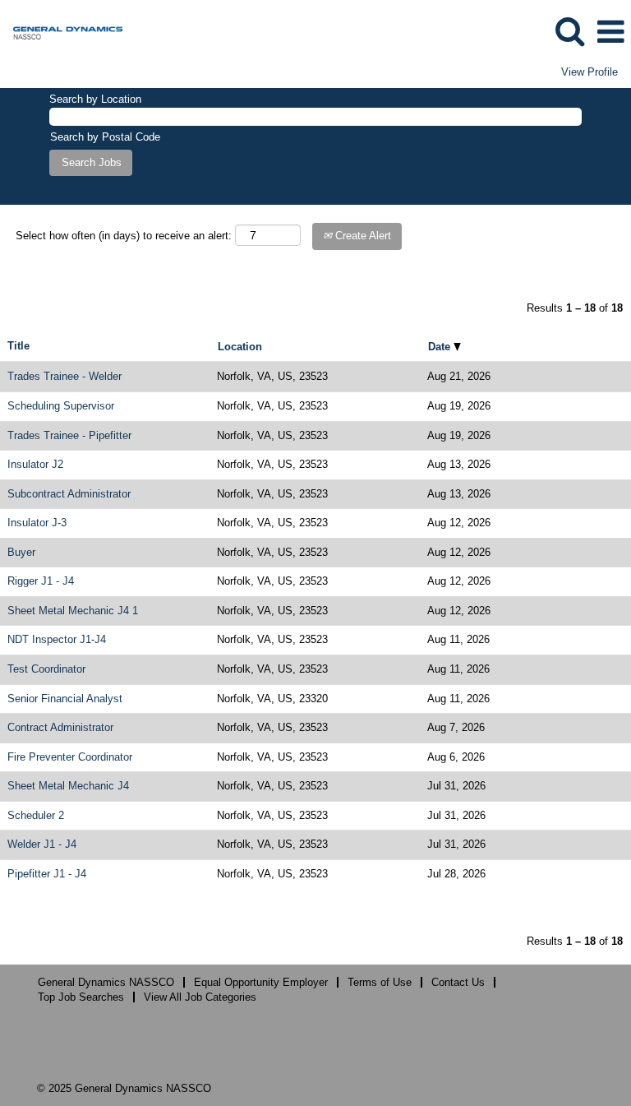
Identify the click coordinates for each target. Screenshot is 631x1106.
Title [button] (18, 346)
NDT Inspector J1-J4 (56, 639)
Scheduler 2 (35, 815)
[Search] (569, 30)
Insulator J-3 (37, 522)
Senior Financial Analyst (64, 698)
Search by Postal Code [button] (105, 137)
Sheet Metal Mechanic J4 (68, 786)
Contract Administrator (60, 727)
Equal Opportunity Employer (261, 982)
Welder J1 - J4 (41, 844)
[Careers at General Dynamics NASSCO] (61, 31)
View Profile (589, 72)
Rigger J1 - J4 (40, 581)
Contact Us (458, 982)
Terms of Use (380, 982)
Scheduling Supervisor (60, 406)
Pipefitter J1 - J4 (46, 874)
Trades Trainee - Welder (64, 376)
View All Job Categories (200, 997)
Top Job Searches (81, 997)
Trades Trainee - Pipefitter (69, 435)
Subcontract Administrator (69, 494)
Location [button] (240, 346)
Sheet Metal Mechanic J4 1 (72, 610)
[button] (610, 31)
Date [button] (441, 346)
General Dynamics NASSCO (106, 982)
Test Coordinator (46, 669)
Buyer (21, 552)
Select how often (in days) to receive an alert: (124, 235)
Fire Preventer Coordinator (69, 757)
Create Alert (361, 235)
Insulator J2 (35, 464)
